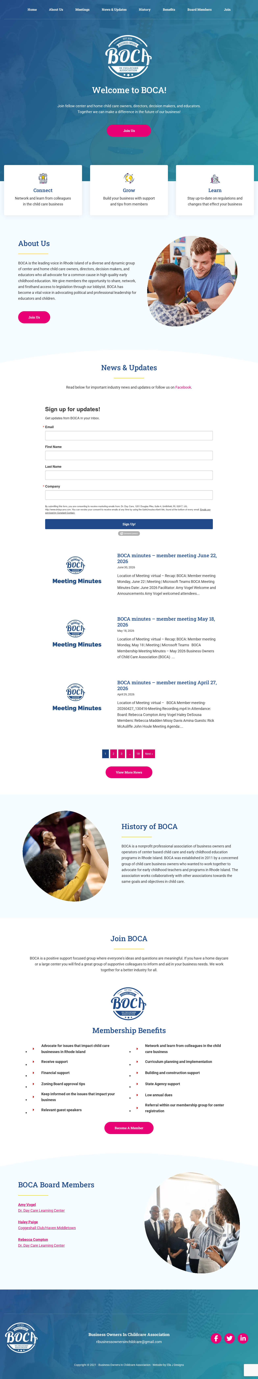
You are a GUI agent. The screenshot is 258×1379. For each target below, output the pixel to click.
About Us (56, 9)
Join (227, 9)
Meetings (82, 9)
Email (49, 427)
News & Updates (114, 9)
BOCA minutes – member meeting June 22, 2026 (167, 558)
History (145, 9)
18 (138, 753)
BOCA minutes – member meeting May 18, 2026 (166, 622)
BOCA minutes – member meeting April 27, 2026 (167, 685)
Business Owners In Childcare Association (124, 1364)
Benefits (169, 9)
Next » (149, 753)
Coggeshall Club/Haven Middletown (47, 1228)
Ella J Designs (175, 1364)
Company (52, 486)
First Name (53, 446)
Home (32, 9)
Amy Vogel (27, 1204)
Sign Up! (129, 524)
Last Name (53, 466)
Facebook (183, 387)
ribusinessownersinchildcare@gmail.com (129, 1342)
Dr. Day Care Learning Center (41, 1210)
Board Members (199, 9)
